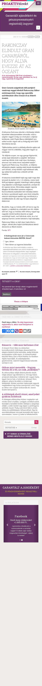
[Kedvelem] (17, 271)
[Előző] (6, 523)
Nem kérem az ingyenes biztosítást (18, 244)
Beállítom (6, 294)
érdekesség (33, 306)
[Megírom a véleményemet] (6, 274)
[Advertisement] (21, 461)
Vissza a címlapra (21, 301)
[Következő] (35, 523)
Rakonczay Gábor (8, 309)
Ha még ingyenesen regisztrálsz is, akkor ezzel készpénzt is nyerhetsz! (17, 324)
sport (12, 306)
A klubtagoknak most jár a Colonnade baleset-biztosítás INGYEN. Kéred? (19, 237)
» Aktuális (35, 308)
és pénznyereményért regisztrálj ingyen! (21, 490)
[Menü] (38, 3)
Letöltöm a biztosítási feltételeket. (20, 266)
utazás (17, 306)
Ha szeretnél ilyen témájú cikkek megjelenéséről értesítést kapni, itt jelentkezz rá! (19, 287)
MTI (9, 230)
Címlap (34, 428)
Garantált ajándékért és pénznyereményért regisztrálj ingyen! (21, 19)
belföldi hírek (25, 306)
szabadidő (6, 306)
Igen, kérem (9, 241)
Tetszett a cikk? (11, 281)
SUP (16, 309)
